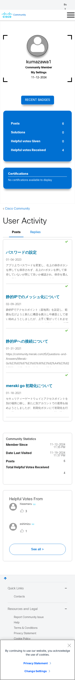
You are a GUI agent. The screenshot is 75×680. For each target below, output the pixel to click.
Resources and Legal (23, 609)
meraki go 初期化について (29, 386)
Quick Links (16, 588)
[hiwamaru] (24, 511)
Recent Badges (37, 100)
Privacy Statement (35, 663)
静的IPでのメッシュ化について (33, 297)
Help (16, 622)
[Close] (69, 645)
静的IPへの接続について (27, 341)
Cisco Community (17, 208)
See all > (37, 549)
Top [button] (5, 578)
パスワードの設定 (21, 252)
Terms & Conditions (26, 628)
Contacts (19, 597)
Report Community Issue (29, 617)
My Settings (39, 72)
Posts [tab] (16, 232)
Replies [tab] (35, 232)
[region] (37, 660)
